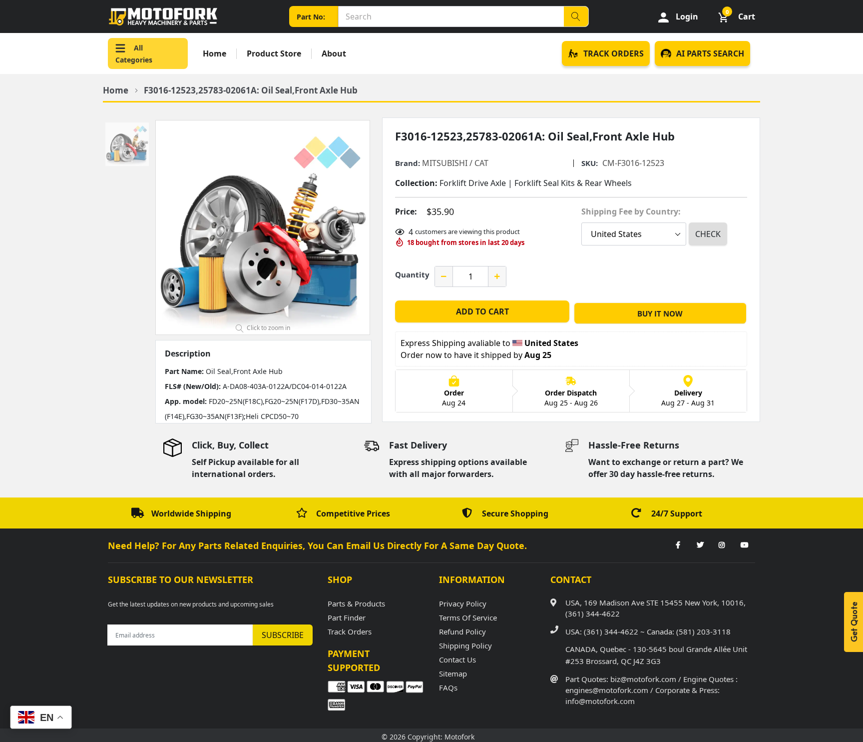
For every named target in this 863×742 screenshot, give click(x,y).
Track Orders (350, 631)
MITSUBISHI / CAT (455, 163)
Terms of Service (468, 617)
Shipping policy (465, 645)
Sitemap (453, 673)
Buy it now (660, 313)
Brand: (407, 163)
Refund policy (462, 631)
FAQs (448, 687)
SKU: (589, 163)
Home (214, 53)
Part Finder (347, 617)
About (334, 53)
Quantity (412, 275)
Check (708, 234)
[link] (678, 546)
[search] (576, 16)
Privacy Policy (462, 603)
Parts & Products (356, 603)
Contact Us (457, 659)
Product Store (274, 53)
